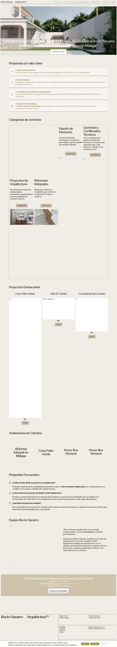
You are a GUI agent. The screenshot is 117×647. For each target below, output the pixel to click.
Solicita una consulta (58, 51)
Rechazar (95, 644)
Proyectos (58, 2)
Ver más (25, 422)
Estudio (74, 2)
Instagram (63, 627)
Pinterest (62, 630)
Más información (22, 205)
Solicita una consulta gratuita (58, 591)
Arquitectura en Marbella (89, 2)
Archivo (67, 2)
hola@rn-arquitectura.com (96, 627)
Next (43, 357)
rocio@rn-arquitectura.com (96, 628)
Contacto (105, 2)
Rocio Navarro (7, 2)
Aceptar (85, 644)
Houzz (61, 632)
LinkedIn (62, 628)
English (113, 2)
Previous (6, 357)
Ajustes (104, 644)
